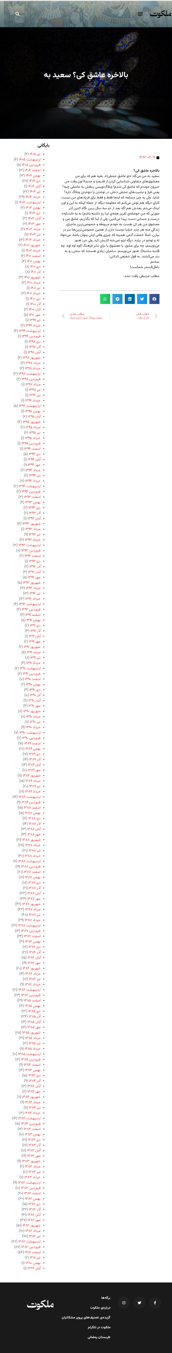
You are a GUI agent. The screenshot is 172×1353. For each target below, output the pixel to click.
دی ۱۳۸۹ (35, 754)
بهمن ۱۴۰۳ (33, 208)
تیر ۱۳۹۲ (35, 593)
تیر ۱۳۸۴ (35, 1108)
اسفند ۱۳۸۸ (32, 808)
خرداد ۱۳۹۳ (33, 540)
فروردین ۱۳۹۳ (31, 551)
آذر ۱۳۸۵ (35, 1017)
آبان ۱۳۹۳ (34, 518)
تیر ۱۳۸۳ (34, 1172)
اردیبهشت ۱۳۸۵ (29, 1054)
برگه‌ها (105, 1298)
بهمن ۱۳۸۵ (33, 1006)
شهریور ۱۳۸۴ (31, 1097)
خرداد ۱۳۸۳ (32, 1177)
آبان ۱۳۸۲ (34, 1215)
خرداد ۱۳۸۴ (33, 1113)
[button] (140, 14)
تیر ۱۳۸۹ (35, 786)
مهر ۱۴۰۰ (35, 315)
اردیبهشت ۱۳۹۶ (30, 406)
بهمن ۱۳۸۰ (33, 1263)
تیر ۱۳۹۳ (35, 534)
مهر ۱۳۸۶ (34, 963)
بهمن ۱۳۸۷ (33, 877)
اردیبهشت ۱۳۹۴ (30, 486)
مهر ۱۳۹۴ (34, 465)
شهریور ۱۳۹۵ (32, 422)
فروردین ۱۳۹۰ (31, 738)
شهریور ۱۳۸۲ (31, 1225)
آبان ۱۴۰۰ (35, 309)
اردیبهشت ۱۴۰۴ (30, 202)
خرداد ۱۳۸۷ (33, 920)
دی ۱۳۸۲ (34, 1204)
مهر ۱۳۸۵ (34, 1027)
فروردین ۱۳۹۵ (31, 443)
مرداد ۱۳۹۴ (33, 470)
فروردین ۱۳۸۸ (31, 867)
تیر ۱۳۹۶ (35, 395)
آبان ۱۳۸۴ (34, 1086)
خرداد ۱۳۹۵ (33, 438)
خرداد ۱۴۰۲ (33, 251)
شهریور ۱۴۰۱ (32, 277)
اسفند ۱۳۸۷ (32, 872)
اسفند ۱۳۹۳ (32, 497)
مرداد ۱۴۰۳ (33, 229)
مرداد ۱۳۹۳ (33, 529)
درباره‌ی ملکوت (100, 1308)
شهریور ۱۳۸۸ (31, 840)
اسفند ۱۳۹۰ (33, 679)
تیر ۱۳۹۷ (35, 390)
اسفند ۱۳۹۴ (32, 449)
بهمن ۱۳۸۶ (33, 942)
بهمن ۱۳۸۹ (33, 749)
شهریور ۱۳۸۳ (31, 1161)
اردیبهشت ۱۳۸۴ (29, 1118)
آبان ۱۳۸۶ (34, 958)
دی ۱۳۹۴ (35, 454)
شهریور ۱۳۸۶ (31, 968)
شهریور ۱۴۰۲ (32, 245)
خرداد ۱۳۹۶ (33, 401)
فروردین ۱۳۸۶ (31, 995)
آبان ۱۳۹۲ (34, 572)
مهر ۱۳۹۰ (34, 706)
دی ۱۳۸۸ (34, 818)
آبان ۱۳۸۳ (34, 1150)
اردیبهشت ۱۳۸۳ (29, 1183)
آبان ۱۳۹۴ (34, 459)
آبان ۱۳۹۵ (34, 417)
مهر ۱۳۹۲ (34, 577)
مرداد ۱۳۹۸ (33, 363)
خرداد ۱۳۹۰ (33, 727)
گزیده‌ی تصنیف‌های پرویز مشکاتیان (86, 1318)
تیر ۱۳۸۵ (35, 1043)
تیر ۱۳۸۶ (35, 979)
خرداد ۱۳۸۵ (33, 1049)
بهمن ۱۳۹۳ (33, 502)
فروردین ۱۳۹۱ (32, 674)
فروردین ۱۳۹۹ (31, 336)
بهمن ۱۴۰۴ (33, 176)
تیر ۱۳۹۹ (35, 320)
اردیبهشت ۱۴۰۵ (30, 159)
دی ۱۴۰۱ (35, 267)
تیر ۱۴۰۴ (35, 192)
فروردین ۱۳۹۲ (31, 609)
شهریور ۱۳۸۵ (31, 1033)
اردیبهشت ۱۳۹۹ (30, 331)
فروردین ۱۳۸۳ (31, 1188)
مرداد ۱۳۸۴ (33, 1102)
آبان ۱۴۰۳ (34, 218)
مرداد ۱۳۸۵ (33, 1038)
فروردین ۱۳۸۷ (31, 931)
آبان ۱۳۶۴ (34, 1268)
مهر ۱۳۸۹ (34, 770)
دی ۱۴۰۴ (35, 181)
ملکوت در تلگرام (99, 1327)
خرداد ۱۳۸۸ (33, 856)
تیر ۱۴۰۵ (35, 154)
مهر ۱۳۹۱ (35, 642)
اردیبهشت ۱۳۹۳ (29, 545)
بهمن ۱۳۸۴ (33, 1070)
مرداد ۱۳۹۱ (34, 652)
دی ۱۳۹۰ (35, 690)
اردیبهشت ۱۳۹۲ (30, 604)
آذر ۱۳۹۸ (35, 347)
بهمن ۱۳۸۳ (33, 1134)
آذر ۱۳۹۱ (35, 631)
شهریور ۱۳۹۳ (31, 524)
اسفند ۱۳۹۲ (32, 556)
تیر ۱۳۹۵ (35, 433)
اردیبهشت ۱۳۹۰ (30, 733)
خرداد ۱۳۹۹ (33, 326)
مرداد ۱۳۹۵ (33, 427)
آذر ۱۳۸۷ (35, 888)
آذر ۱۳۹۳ (35, 513)
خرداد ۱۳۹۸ (33, 368)
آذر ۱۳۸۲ (35, 1209)
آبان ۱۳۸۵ (34, 1022)
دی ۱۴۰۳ (35, 213)
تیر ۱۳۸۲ (35, 1236)
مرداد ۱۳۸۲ (33, 1231)
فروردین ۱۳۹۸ (31, 379)
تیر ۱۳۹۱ (35, 658)
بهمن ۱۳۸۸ (33, 813)
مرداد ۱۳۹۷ (33, 384)
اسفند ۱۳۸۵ (32, 1000)
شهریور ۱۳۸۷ (31, 904)
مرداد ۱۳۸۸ (33, 845)
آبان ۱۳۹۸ (34, 352)
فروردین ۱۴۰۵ (31, 165)
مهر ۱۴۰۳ (34, 224)
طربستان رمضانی (99, 1337)
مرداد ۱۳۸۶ (33, 974)
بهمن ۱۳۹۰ (33, 684)
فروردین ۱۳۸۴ (31, 1124)
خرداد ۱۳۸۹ (33, 792)
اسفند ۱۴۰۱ (33, 256)
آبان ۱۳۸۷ (34, 893)
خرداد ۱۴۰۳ (33, 240)
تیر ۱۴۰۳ (35, 234)
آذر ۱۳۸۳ (34, 1145)
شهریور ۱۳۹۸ (32, 358)
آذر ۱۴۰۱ (36, 272)
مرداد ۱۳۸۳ (33, 1167)
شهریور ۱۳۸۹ (32, 775)
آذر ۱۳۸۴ (35, 1081)
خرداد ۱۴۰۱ (34, 293)
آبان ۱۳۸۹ (34, 765)
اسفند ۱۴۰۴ (33, 170)
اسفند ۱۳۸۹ (32, 743)
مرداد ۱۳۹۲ (33, 588)
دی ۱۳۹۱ (35, 626)
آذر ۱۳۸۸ (35, 824)
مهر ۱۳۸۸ (34, 834)
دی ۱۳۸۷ (34, 883)
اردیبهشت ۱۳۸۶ (29, 990)
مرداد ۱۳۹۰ (33, 717)
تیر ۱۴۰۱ (36, 288)
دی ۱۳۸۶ (34, 947)
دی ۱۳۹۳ (34, 508)
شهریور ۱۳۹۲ (32, 583)
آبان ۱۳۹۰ (34, 701)
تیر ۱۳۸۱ (35, 1258)
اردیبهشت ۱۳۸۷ (29, 925)
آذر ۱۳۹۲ (35, 567)
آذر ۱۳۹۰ (35, 695)
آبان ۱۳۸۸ (34, 829)
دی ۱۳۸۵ (34, 1011)
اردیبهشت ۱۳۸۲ (29, 1242)
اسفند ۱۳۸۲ (32, 1193)
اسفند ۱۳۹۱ (33, 615)
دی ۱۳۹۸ (35, 342)
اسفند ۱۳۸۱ (33, 1252)
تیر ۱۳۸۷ (35, 915)
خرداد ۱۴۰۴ (33, 197)
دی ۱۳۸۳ (34, 1140)
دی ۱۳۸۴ (34, 1075)
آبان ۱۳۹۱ (35, 636)
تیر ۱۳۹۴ (35, 476)
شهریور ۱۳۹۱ (32, 647)
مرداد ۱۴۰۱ (34, 283)
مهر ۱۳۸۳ (34, 1156)
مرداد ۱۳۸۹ (33, 781)
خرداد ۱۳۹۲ (33, 599)
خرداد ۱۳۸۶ (33, 984)
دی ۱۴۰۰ (35, 299)
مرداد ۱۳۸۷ (33, 909)
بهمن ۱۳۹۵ (33, 411)
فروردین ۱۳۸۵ (31, 1059)
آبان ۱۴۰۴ (34, 186)
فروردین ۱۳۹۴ (31, 492)
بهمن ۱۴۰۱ (34, 261)
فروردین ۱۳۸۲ (31, 1247)
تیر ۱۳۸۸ (35, 850)
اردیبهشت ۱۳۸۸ (29, 861)
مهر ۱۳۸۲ (34, 1220)
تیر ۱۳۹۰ (35, 722)
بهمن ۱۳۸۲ (33, 1199)
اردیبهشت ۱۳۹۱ (30, 668)
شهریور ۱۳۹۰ (32, 711)
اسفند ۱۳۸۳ (32, 1129)
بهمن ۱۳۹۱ (33, 620)
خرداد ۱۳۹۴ (33, 481)
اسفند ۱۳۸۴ (32, 1065)
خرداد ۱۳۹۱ (33, 663)
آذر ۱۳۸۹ (35, 759)
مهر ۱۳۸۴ (34, 1092)
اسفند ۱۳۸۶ (32, 936)
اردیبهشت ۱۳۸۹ (30, 797)
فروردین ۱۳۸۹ (31, 802)
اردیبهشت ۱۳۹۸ (30, 374)
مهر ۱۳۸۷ (34, 899)
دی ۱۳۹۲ (35, 561)
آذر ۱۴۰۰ (35, 304)
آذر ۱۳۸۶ (35, 952)
